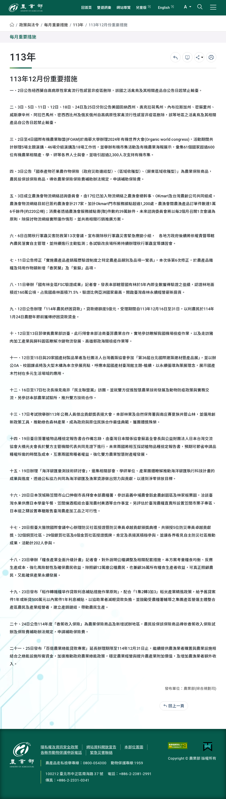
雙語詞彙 (104, 8)
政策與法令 (29, 25)
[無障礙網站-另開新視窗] (177, 746)
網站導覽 (124, 8)
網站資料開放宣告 (101, 747)
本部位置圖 (133, 747)
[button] (216, 789)
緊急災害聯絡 (101, 752)
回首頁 (86, 8)
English (164, 8)
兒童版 (141, 8)
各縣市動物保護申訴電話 (61, 752)
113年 (78, 25)
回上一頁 (176, 706)
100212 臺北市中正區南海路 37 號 (74, 774)
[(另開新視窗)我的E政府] (207, 746)
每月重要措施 (56, 25)
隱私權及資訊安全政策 (59, 747)
